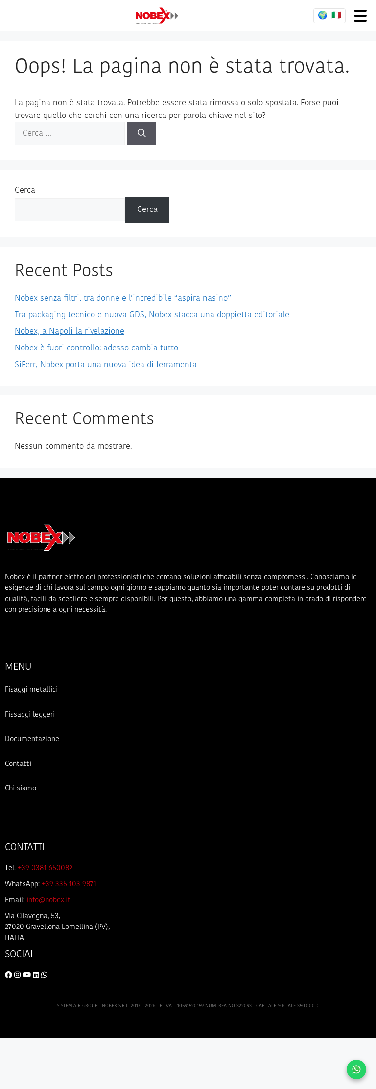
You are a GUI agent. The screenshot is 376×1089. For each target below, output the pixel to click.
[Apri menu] (360, 15)
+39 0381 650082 (45, 868)
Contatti (18, 764)
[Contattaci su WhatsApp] (356, 1069)
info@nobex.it (48, 900)
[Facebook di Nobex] (9, 975)
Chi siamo (20, 788)
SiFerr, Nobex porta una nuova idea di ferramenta (106, 365)
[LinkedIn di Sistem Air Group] (37, 975)
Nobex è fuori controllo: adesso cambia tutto (96, 348)
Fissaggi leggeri (30, 714)
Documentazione (32, 739)
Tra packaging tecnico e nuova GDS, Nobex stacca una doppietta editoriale (152, 315)
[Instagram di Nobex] (18, 975)
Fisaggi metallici (31, 690)
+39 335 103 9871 (69, 884)
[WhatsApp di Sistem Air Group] (44, 975)
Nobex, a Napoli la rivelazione (69, 331)
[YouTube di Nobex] (28, 975)
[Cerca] (141, 133)
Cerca (25, 190)
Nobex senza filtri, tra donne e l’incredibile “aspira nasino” (123, 298)
